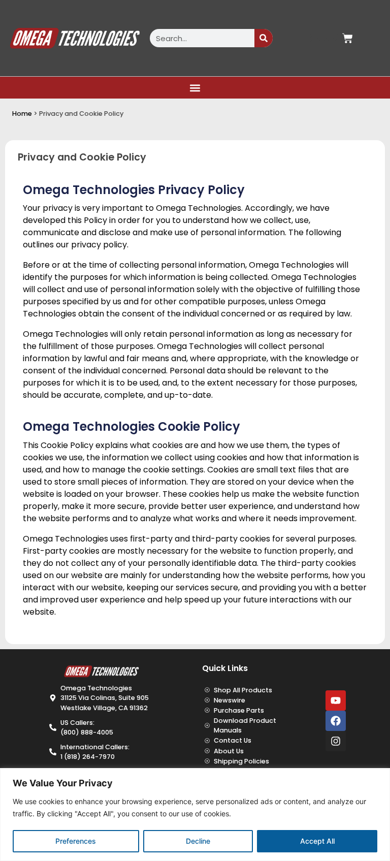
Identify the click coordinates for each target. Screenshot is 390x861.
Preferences (75, 841)
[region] (195, 814)
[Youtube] (336, 700)
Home (22, 113)
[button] (195, 87)
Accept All (317, 841)
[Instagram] (336, 741)
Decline (198, 841)
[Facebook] (336, 721)
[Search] (263, 38)
